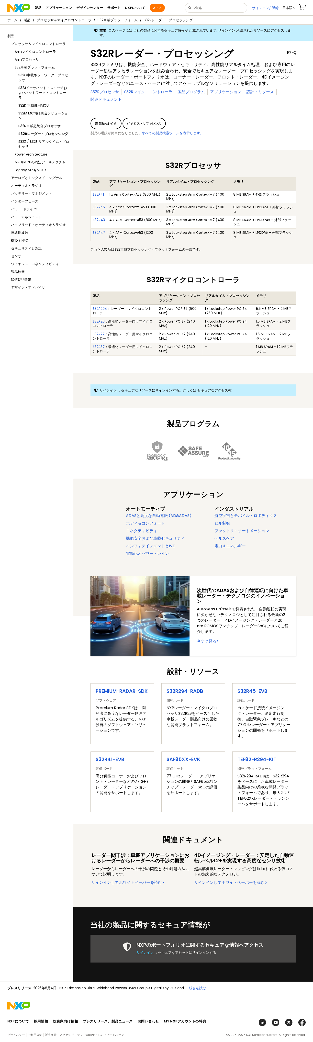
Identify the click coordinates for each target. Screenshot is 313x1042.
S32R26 (99, 321)
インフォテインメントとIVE (150, 546)
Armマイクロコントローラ (35, 51)
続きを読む (197, 988)
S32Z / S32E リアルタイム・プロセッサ (43, 144)
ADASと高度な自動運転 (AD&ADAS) (158, 515)
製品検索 (18, 271)
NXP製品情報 (21, 279)
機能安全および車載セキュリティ (155, 538)
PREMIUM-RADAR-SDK (122, 691)
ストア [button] (157, 8)
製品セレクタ (107, 123)
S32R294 (100, 308)
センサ (16, 256)
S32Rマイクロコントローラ (148, 92)
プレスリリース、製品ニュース (108, 1021)
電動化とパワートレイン (147, 553)
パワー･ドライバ (24, 209)
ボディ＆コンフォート (145, 523)
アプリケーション (225, 92)
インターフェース (24, 201)
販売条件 (51, 1035)
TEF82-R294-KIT (256, 759)
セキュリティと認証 (26, 248)
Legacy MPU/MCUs (30, 170)
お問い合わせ (148, 1021)
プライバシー (16, 1035)
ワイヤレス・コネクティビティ (35, 263)
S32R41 (98, 194)
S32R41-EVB (110, 759)
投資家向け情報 (65, 1021)
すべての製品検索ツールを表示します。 (172, 133)
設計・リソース (260, 92)
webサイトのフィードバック (105, 1035)
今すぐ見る (206, 641)
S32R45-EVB (252, 691)
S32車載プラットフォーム (118, 20)
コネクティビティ (141, 531)
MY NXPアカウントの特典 (185, 1021)
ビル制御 (222, 523)
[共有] (294, 53)
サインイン (226, 30)
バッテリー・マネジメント (31, 193)
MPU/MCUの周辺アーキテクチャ (40, 162)
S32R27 (99, 334)
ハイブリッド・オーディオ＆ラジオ (38, 224)
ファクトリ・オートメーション (241, 531)
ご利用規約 (35, 1035)
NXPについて (18, 1021)
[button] (288, 7)
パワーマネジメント (26, 216)
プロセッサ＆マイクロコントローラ (64, 20)
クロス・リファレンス (145, 123)
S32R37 (99, 346)
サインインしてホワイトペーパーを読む (126, 882)
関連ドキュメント (106, 99)
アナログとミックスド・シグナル (36, 177)
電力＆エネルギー (230, 546)
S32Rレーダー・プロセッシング (168, 20)
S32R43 (99, 219)
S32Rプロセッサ (104, 92)
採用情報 (41, 1021)
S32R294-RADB (185, 691)
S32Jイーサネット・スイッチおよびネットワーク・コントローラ (42, 92)
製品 (27, 20)
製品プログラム (191, 92)
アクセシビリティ (71, 1035)
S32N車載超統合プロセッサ (39, 125)
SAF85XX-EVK (183, 759)
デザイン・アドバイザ (28, 287)
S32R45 (99, 207)
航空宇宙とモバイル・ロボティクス (245, 515)
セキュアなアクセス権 (214, 390)
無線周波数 (19, 232)
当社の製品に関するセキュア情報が (160, 30)
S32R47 (99, 232)
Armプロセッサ (27, 59)
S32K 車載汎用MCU (33, 105)
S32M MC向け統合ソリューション (43, 116)
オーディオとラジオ (26, 185)
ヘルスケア (224, 538)
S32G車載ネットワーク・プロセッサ (43, 77)
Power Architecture (31, 154)
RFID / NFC (19, 240)
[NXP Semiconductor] (18, 7)
